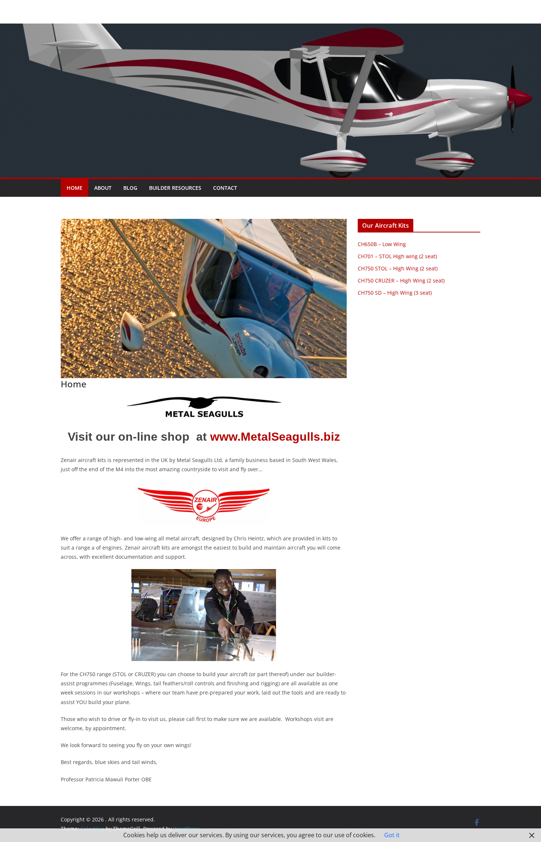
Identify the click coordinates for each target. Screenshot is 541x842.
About (103, 187)
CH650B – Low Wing (382, 244)
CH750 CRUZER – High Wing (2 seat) (401, 280)
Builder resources (175, 187)
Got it (392, 835)
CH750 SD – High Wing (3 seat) (395, 292)
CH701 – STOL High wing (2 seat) (397, 256)
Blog (130, 187)
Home (74, 187)
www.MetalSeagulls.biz (275, 436)
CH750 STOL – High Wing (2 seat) (398, 268)
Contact (225, 187)
